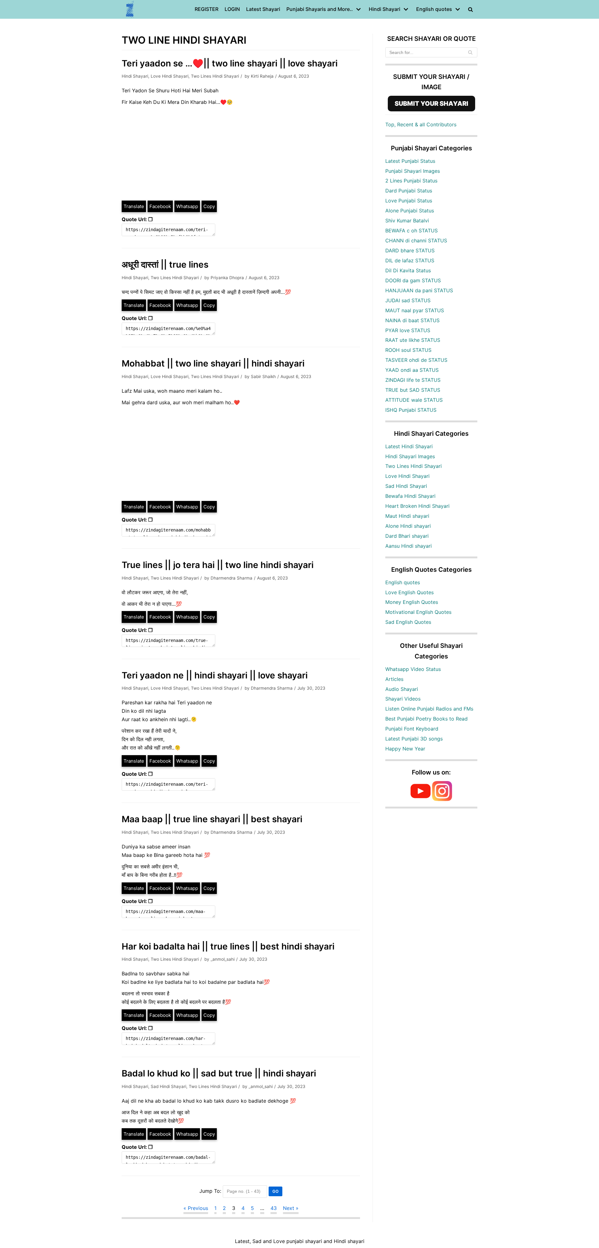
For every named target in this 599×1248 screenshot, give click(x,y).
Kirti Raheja (262, 76)
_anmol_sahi (223, 959)
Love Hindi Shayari (169, 76)
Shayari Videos (403, 699)
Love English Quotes (409, 592)
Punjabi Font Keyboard (411, 729)
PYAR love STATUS (407, 330)
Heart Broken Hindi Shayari (417, 506)
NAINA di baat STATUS (412, 320)
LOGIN (232, 9)
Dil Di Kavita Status (408, 270)
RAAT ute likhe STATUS (412, 340)
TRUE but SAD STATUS (412, 390)
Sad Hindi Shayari (168, 1086)
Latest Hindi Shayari (409, 446)
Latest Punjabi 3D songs (414, 739)
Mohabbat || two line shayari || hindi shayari (213, 363)
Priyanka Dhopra (227, 277)
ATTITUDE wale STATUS (414, 400)
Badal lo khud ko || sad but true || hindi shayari (219, 1073)
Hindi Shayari (135, 76)
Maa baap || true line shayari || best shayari (212, 819)
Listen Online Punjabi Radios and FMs (429, 709)
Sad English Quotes (408, 622)
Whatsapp (187, 206)
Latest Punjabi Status (410, 161)
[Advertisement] (241, 153)
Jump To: (210, 1191)
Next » (291, 1208)
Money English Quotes (411, 602)
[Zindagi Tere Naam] (130, 9)
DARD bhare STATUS (410, 250)
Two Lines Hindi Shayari (215, 76)
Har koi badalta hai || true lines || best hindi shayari (228, 946)
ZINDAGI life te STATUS (413, 380)
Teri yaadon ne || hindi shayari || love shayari (215, 675)
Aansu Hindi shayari (408, 546)
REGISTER (206, 9)
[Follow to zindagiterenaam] (442, 799)
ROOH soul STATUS (408, 350)
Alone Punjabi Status (409, 210)
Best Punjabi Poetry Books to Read (426, 719)
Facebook (160, 206)
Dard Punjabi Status (408, 190)
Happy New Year (405, 748)
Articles (394, 679)
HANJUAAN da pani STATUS (419, 290)
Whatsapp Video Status (413, 669)
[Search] (470, 52)
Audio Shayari (401, 689)
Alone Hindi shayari (408, 526)
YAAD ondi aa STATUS (412, 370)
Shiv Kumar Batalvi (407, 220)
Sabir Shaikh (263, 376)
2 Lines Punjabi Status (411, 180)
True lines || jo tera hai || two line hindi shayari (218, 565)
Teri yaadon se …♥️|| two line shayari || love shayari (230, 63)
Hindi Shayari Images (410, 456)
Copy (209, 206)
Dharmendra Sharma (231, 577)
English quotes (402, 582)
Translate (134, 206)
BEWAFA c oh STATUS (411, 230)
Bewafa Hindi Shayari (410, 496)
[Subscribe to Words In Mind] (421, 799)
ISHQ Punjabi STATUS (410, 410)
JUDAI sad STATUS (408, 300)
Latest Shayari (263, 9)
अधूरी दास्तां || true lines (165, 264)
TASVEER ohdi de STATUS (416, 360)
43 (273, 1208)
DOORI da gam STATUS (413, 280)
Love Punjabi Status (408, 200)
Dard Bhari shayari (407, 536)
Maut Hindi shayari (407, 516)
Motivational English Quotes (418, 612)
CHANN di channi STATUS (416, 240)
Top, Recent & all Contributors (420, 124)
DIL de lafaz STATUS (409, 260)
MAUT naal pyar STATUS (414, 310)
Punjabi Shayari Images (412, 171)
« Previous (195, 1208)
